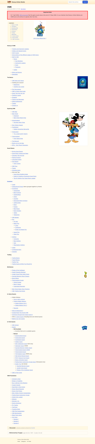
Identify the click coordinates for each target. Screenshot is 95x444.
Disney (15, 59)
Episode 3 (16, 423)
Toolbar (14, 103)
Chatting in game (16, 95)
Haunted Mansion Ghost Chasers (20, 276)
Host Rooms (15, 161)
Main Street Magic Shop (20, 117)
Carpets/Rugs (17, 194)
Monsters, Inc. (15, 401)
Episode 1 (16, 419)
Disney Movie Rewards (18, 389)
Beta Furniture (17, 192)
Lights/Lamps (17, 202)
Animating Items (16, 170)
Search (85, 2)
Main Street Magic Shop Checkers (21, 289)
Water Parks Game (17, 415)
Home (19, 441)
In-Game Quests (15, 36)
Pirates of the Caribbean (18, 270)
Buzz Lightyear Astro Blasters (19, 383)
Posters (16, 206)
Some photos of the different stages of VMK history (25, 55)
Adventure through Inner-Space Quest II (22, 314)
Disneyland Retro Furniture (20, 200)
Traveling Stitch (16, 409)
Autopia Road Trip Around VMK (20, 312)
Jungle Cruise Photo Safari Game (20, 274)
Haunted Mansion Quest (23, 366)
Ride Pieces (17, 208)
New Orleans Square (17, 125)
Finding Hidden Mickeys (20, 301)
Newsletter (15, 74)
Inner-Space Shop (18, 138)
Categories (23, 441)
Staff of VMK (15, 57)
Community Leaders (20, 63)
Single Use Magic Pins (21, 229)
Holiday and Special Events (19, 51)
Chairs (15, 196)
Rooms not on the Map (18, 143)
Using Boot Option (16, 159)
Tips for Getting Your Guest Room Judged (24, 178)
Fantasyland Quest (20, 337)
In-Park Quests (15, 37)
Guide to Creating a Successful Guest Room (25, 176)
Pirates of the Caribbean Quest (25, 370)
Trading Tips (15, 262)
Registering (16, 84)
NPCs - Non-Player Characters (20, 145)
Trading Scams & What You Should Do (22, 264)
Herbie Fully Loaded (17, 397)
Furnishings (15, 188)
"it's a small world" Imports (20, 133)
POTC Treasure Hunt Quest (22, 358)
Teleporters (17, 214)
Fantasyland (15, 131)
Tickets (14, 168)
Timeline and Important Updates (20, 49)
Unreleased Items (16, 249)
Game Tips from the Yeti (18, 93)
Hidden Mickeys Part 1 (21, 303)
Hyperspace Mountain (19, 286)
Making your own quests (18, 318)
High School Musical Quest (22, 356)
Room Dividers (17, 210)
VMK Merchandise (17, 413)
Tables (15, 212)
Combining (18, 227)
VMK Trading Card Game (18, 291)
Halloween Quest (19, 345)
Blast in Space (17, 284)
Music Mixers (15, 278)
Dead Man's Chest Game (18, 387)
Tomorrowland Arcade (18, 280)
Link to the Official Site (39, 38)
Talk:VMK (33, 427)
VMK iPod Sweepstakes (18, 411)
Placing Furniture (16, 157)
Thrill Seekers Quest (20, 354)
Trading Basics (16, 258)
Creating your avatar (19, 86)
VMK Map (14, 111)
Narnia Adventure (16, 403)
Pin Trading (15, 405)
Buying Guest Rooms (17, 151)
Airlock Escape (17, 282)
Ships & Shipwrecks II (17, 310)
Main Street (15, 113)
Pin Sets (16, 221)
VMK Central (15, 325)
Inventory (14, 31)
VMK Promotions (15, 39)
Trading (13, 32)
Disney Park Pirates (17, 391)
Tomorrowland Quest (20, 351)
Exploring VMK (15, 28)
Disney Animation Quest (21, 360)
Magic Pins (16, 223)
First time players (16, 89)
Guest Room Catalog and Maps (20, 153)
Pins (13, 219)
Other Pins (16, 234)
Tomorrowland (16, 136)
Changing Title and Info (18, 155)
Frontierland (15, 127)
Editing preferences (17, 101)
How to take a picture (19, 299)
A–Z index (29, 441)
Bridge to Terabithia (17, 381)
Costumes (16, 239)
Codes (13, 247)
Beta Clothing (17, 241)
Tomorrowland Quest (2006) (22, 349)
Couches (16, 198)
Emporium (16, 115)
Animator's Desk (16, 379)
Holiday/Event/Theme (17, 186)
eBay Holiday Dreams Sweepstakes (21, 393)
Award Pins (16, 232)
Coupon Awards (16, 385)
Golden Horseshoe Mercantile (21, 129)
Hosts (16, 65)
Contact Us (15, 105)
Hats (15, 243)
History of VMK (15, 24)
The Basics (14, 26)
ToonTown (14, 407)
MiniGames (14, 34)
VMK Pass (14, 166)
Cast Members (19, 61)
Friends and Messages (18, 99)
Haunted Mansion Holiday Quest (23, 347)
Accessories (17, 190)
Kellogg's (14, 399)
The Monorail (15, 141)
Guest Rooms (14, 29)
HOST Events (15, 53)
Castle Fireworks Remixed (19, 272)
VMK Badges (15, 217)
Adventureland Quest (20, 335)
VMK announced (23, 15)
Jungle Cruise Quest (22, 368)
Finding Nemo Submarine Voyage (20, 395)
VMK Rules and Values (18, 80)
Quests (14, 327)
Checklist (14, 251)
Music (15, 204)
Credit (13, 184)
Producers (17, 67)
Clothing (14, 237)
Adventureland (16, 120)
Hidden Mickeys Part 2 (21, 305)
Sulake (15, 69)
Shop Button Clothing (19, 245)
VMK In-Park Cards (17, 372)
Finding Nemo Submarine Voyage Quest (25, 362)
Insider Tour (18, 364)
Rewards (16, 308)
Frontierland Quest (20, 339)
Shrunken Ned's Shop (19, 122)
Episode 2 (16, 421)
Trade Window (16, 260)
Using (16, 225)
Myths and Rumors (17, 72)
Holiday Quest (18, 341)
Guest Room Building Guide (21, 174)
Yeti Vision (14, 417)
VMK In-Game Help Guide (18, 91)
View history (23, 8)
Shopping (14, 97)
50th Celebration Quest (21, 343)
